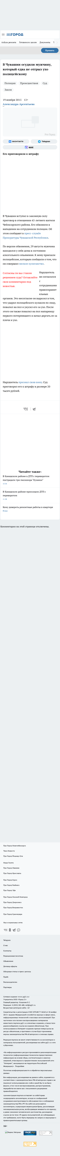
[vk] (26, 409)
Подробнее (19, 1066)
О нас (5, 945)
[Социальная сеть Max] (30, 147)
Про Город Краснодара (12, 914)
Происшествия (29, 83)
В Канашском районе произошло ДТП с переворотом (24, 495)
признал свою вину (30, 382)
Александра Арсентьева (19, 104)
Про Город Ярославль (12, 873)
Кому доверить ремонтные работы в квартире (28, 509)
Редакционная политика (13, 956)
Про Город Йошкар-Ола (13, 856)
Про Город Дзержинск (12, 902)
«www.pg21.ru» (23, 997)
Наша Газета (8, 863)
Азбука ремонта (8, 42)
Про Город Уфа (9, 890)
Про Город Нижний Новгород (15, 897)
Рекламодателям (10, 982)
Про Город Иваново (11, 868)
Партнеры (7, 987)
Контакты (7, 951)
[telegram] (35, 409)
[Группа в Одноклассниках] (10, 930)
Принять (49, 50)
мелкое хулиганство (31, 263)
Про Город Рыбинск (11, 885)
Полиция (10, 83)
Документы (45, 42)
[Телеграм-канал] (44, 141)
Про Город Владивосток (13, 907)
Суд (45, 83)
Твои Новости (9, 851)
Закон (8, 89)
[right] (57, 42)
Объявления (8, 961)
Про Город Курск (10, 880)
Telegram (6, 940)
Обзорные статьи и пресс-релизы (17, 971)
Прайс (5, 977)
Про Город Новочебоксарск (14, 846)
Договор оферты (10, 966)
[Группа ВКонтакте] (16, 141)
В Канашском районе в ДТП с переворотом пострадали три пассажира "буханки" (26, 480)
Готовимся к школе (28, 42)
